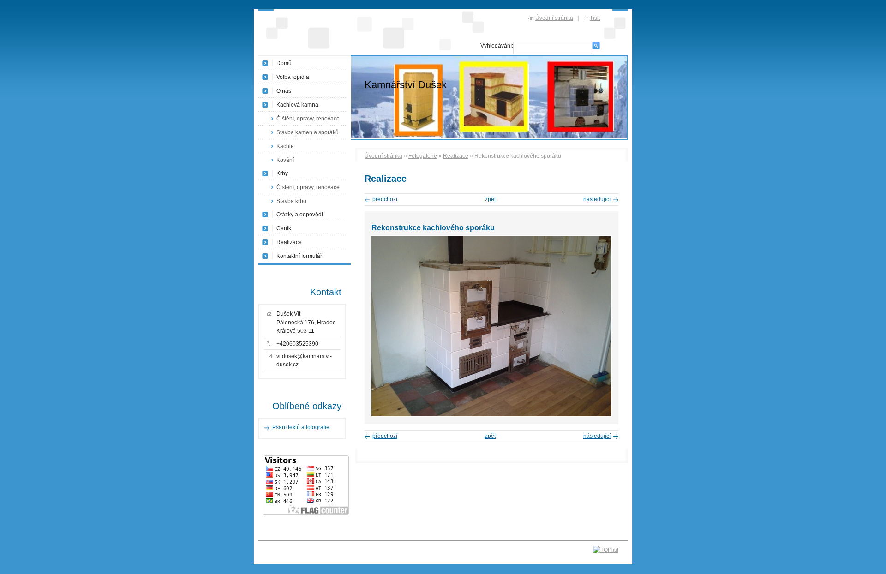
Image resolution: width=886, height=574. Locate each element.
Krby (282, 173)
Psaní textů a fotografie (300, 427)
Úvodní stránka (383, 156)
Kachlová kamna (297, 105)
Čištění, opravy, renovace (308, 118)
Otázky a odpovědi (299, 214)
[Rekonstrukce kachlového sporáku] (491, 415)
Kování (285, 160)
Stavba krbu (291, 201)
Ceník (283, 228)
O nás (283, 91)
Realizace (455, 156)
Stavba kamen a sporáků (307, 132)
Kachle (285, 146)
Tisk (595, 18)
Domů (284, 63)
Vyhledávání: (496, 45)
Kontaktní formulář (299, 256)
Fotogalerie (422, 156)
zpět (490, 199)
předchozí (384, 199)
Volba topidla (292, 77)
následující (597, 199)
